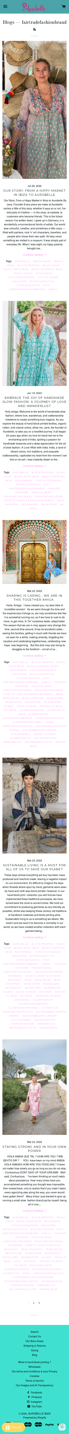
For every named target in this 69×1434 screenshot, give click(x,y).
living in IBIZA (27, 706)
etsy (46, 285)
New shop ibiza (41, 1265)
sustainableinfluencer (39, 730)
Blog (34, 1355)
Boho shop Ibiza (16, 269)
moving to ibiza (51, 706)
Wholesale (34, 1367)
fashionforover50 (18, 496)
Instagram (36, 1401)
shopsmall (22, 999)
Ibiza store (32, 984)
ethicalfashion (28, 285)
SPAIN (50, 722)
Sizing (34, 1350)
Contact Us (34, 1336)
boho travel (23, 273)
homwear (15, 976)
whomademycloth (38, 742)
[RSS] (34, 29)
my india (10, 710)
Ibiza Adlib (11, 698)
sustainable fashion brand (33, 1277)
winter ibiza (48, 1027)
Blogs (8, 22)
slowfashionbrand (17, 718)
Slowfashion (38, 714)
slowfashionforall (28, 722)
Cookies (34, 1376)
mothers (45, 991)
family (53, 289)
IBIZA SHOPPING (32, 1249)
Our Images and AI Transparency (34, 1385)
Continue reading (33, 254)
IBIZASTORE (49, 504)
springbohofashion (17, 726)
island (9, 706)
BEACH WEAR (42, 261)
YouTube (36, 1406)
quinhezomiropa (31, 710)
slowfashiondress (49, 718)
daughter (19, 281)
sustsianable (21, 734)
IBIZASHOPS (30, 504)
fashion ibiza (41, 492)
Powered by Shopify (34, 1417)
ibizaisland (55, 698)
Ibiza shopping (33, 698)
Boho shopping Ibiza (47, 269)
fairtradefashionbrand (27, 289)
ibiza (59, 694)
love (17, 1261)
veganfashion (20, 738)
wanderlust (13, 742)
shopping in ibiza (48, 995)
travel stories (45, 734)
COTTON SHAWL (48, 277)
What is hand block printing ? (34, 1362)
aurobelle (23, 261)
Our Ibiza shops (34, 1341)
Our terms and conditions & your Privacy (34, 1371)
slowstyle (50, 1007)
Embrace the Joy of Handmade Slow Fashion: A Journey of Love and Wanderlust (35, 402)
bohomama (44, 273)
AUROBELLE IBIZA (39, 1413)
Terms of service (34, 1380)
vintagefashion (45, 738)
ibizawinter (52, 702)
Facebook (36, 1392)
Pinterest (36, 1397)
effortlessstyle (42, 281)
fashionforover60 (49, 496)
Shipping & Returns (34, 1345)
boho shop (51, 265)
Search (34, 1332)
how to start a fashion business (29, 500)
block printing (29, 265)
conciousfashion (21, 277)
